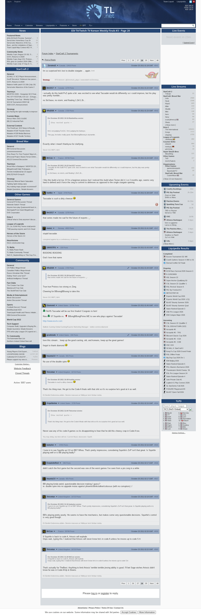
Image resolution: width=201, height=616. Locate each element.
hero (167, 114)
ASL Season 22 (172, 277)
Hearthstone (12, 240)
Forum (18, 25)
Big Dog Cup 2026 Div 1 (175, 358)
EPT (84, 25)
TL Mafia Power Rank (15, 250)
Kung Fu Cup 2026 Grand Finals (178, 351)
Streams (39, 25)
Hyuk (167, 101)
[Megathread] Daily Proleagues (18, 169)
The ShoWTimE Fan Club (16, 291)
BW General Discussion (16, 149)
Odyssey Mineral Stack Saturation (20, 181)
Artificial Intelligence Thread (17, 278)
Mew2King (169, 154)
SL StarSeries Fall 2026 (175, 386)
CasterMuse (172, 175)
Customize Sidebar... (22, 364)
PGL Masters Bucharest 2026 (177, 367)
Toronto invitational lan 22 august (19, 172)
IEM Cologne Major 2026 (175, 315)
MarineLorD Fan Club (15, 288)
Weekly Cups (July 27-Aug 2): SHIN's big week (20, 64)
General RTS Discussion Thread (19, 202)
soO (184, 417)
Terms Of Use (107, 608)
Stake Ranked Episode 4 (175, 376)
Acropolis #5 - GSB (173, 342)
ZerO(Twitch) (170, 161)
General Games (14, 199)
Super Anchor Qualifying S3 (176, 280)
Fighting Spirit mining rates (17, 184)
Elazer (186, 420)
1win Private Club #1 (174, 380)
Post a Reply (50, 60)
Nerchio (186, 413)
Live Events (178, 30)
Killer (167, 106)
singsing (168, 135)
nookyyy (168, 147)
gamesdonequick (173, 168)
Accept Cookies (129, 612)
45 (37, 57)
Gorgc (167, 132)
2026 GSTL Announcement (17, 105)
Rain (169, 423)
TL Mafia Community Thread (18, 252)
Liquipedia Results (178, 248)
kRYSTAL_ (169, 149)
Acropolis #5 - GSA (173, 339)
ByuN (169, 413)
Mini (166, 112)
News (22, 30)
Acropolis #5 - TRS (173, 332)
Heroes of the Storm (16, 234)
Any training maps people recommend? (22, 187)
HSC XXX (170, 345)
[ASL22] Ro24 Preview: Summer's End (20, 38)
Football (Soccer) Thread (16, 307)
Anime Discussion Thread (17, 300)
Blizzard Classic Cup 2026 (176, 336)
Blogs (22, 346)
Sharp (167, 122)
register (105, 593)
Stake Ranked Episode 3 (175, 309)
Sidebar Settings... (178, 433)
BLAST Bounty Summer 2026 (177, 302)
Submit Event (189, 43)
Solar (169, 419)
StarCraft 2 (22, 69)
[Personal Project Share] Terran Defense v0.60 (22, 157)
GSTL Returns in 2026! (15, 57)
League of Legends (15, 224)
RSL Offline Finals (173, 354)
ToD (166, 158)
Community (22, 260)
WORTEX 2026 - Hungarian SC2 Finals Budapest (22, 94)
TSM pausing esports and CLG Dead (21, 229)
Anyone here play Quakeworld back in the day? (22, 207)
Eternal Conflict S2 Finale (175, 263)
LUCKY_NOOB (34, 354)
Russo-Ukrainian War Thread (18, 273)
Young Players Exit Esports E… (18, 351)
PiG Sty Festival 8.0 (173, 290)
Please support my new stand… (18, 359)
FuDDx (35, 357)
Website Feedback (22, 368)
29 (146, 60)
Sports (10, 305)
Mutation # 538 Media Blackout (18, 133)
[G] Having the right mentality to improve (22, 112)
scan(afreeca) (170, 120)
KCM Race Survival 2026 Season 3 (179, 271)
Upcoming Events (178, 184)
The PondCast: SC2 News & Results (21, 128)
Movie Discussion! (14, 298)
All (157, 60)
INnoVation (187, 419)
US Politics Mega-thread (16, 268)
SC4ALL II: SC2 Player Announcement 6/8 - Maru (22, 76)
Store (74, 25)
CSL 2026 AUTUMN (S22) (176, 326)
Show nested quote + (61, 123)
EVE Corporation (13, 213)
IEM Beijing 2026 (172, 361)
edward (168, 144)
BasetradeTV (172, 171)
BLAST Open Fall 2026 (175, 392)
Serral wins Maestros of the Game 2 (20, 43)
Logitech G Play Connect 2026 (178, 383)
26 (133, 60)
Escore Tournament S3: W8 (176, 257)
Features (64, 25)
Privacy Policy (94, 608)
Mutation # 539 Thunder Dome (18, 131)
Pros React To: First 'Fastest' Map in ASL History (22, 154)
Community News (15, 52)
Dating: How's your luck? (16, 276)
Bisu (184, 423)
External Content (14, 126)
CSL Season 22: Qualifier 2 (176, 323)
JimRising (169, 139)
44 (37, 43)
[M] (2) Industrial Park (15, 121)
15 (37, 40)
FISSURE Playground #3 (175, 389)
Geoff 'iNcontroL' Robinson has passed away (22, 79)
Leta (166, 98)
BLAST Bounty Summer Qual (177, 306)
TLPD (179, 401)
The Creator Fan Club (15, 285)
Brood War (22, 141)
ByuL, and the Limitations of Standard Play (20, 45)
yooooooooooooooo (14, 151)
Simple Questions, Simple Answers (20, 189)
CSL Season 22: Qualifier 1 (176, 284)
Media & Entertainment (17, 295)
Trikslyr (168, 94)
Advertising (82, 608)
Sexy (167, 117)
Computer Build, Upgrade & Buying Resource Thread (22, 326)
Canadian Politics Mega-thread (18, 270)
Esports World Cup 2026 (175, 296)
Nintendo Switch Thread (16, 205)
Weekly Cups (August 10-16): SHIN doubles (20, 54)
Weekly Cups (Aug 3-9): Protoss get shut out (20, 59)
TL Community (13, 336)
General (10, 74)
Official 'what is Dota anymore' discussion (22, 219)
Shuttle (167, 109)
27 (138, 60)
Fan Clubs (11, 283)
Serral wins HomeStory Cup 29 (18, 40)
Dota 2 (10, 217)
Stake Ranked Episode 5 (175, 364)
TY (168, 415)
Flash (169, 425)
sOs (184, 415)
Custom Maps (13, 116)
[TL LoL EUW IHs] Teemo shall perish (21, 226)
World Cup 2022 (14, 320)
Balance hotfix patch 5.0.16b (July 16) (21, 84)
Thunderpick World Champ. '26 (178, 370)
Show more (170, 125)
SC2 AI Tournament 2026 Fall (18, 102)
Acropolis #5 (171, 329)
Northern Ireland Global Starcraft (19, 341)
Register (17, 2)
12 (37, 61)
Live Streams (178, 86)
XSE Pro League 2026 (174, 312)
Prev (123, 60)
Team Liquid (168, 2)
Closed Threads (22, 373)
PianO (167, 104)
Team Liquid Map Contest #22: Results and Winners (20, 47)
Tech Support (13, 324)
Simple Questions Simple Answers (20, 329)
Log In (9, 2)
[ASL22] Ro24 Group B (15, 174)
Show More (168, 244)
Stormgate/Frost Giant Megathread (20, 210)
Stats (169, 420)
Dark (169, 417)
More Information (147, 612)
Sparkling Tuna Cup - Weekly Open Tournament (22, 99)
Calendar (29, 25)
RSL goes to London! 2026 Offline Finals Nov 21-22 (20, 61)
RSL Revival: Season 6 (175, 287)
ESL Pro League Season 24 (176, 373)
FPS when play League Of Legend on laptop (22, 332)
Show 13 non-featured (172, 179)
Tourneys (11, 92)
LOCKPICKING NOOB (15, 354)
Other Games (22, 194)
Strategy (11, 109)
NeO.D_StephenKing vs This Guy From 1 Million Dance (22, 255)
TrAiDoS (35, 351)
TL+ (90, 25)
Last (169, 429)
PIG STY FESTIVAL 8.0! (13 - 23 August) (22, 97)
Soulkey (186, 425)
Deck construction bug (15, 243)
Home (9, 25)
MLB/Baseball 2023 (14, 310)
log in (94, 593)
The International (171, 129)
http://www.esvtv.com (52, 321)
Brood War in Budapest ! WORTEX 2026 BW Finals (22, 166)
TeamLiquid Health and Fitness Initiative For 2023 (22, 312)
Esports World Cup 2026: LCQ (178, 299)
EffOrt (169, 427)
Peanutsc (35, 359)
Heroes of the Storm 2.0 (16, 236)
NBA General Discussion (16, 315)
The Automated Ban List (16, 338)
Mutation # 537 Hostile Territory (19, 136)
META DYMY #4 (172, 293)
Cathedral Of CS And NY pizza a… (18, 357)
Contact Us (118, 608)
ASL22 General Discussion (17, 159)
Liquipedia (181, 2)
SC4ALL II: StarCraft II (174, 348)
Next (152, 60)
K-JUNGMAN (171, 274)
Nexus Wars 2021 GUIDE (17, 118)
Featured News (13, 35)
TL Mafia (10, 247)
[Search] (193, 25)
